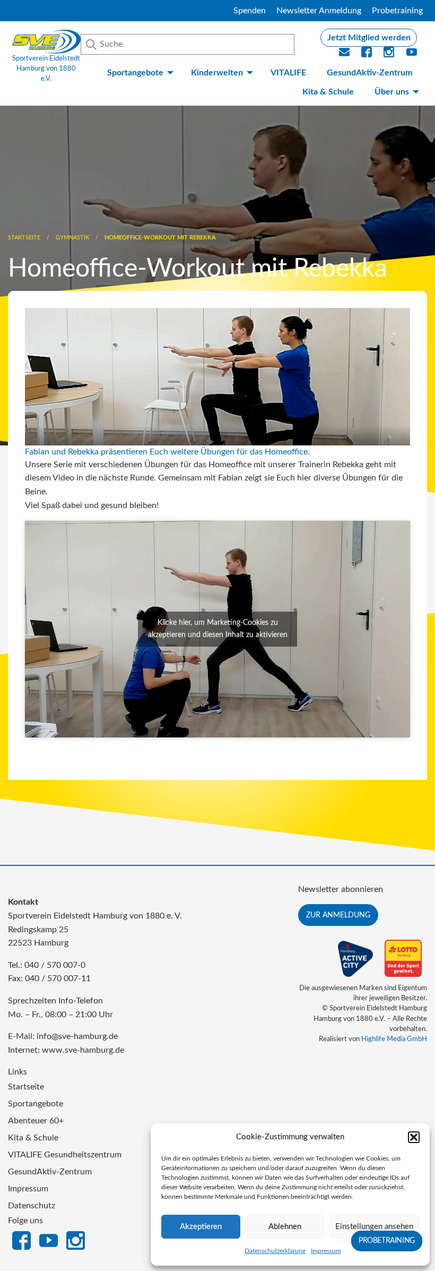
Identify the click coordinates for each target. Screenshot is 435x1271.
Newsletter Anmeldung (318, 10)
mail (345, 55)
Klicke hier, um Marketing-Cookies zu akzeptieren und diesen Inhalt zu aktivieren (218, 629)
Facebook (21, 1239)
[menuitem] (138, 72)
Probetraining (397, 10)
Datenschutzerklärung (275, 1251)
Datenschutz (31, 1205)
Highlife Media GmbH (394, 1039)
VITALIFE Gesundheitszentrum (64, 1154)
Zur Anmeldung (338, 915)
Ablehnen (284, 1227)
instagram (389, 55)
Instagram (75, 1239)
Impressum (326, 1251)
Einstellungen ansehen (374, 1227)
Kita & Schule (328, 92)
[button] (413, 1137)
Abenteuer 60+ (36, 1121)
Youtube (412, 55)
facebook (367, 55)
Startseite (24, 238)
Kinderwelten (217, 72)
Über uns (392, 92)
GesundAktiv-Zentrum (369, 72)
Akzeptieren (201, 1227)
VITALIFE (288, 72)
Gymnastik (72, 238)
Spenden (249, 10)
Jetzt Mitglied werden (369, 37)
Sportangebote (135, 72)
